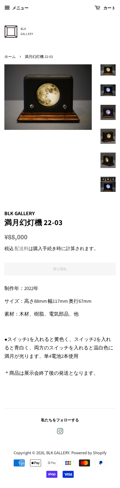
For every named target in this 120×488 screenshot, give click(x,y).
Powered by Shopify (89, 452)
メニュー (20, 7)
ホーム (10, 56)
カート (109, 7)
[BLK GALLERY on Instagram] (60, 432)
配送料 (22, 248)
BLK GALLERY (57, 452)
